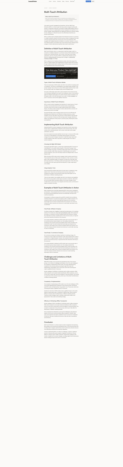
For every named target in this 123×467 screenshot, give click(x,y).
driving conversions (53, 57)
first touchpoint (72, 96)
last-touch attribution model (64, 212)
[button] (50, 1)
